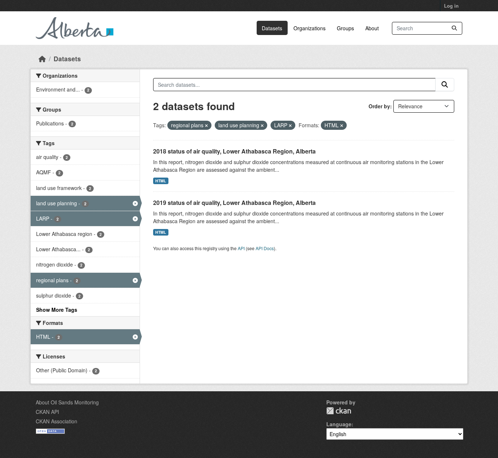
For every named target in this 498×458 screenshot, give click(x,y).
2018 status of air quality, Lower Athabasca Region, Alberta (234, 151)
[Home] (42, 58)
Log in (451, 5)
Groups (345, 28)
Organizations (309, 28)
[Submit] (454, 28)
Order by (379, 106)
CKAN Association (56, 421)
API (241, 248)
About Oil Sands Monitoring (67, 402)
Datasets (272, 28)
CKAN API (47, 411)
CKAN (338, 411)
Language (338, 424)
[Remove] (206, 125)
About (372, 28)
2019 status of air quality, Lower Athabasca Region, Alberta (234, 202)
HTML (160, 180)
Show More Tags (56, 309)
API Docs (265, 248)
